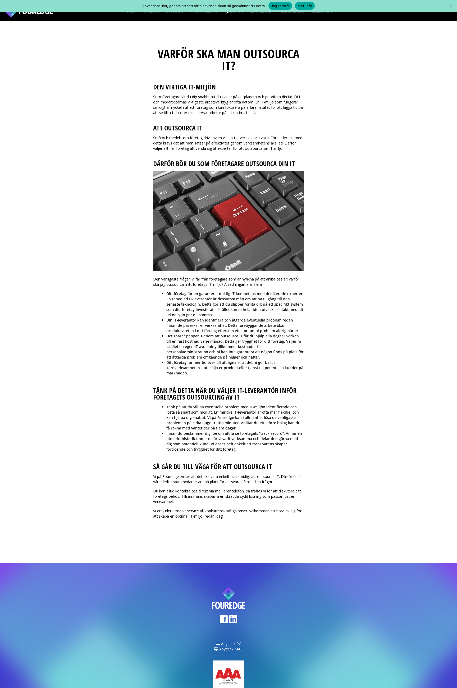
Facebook (224, 621)
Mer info (305, 6)
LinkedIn (233, 621)
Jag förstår (280, 6)
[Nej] (450, 5)
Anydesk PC (230, 643)
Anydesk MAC (230, 648)
